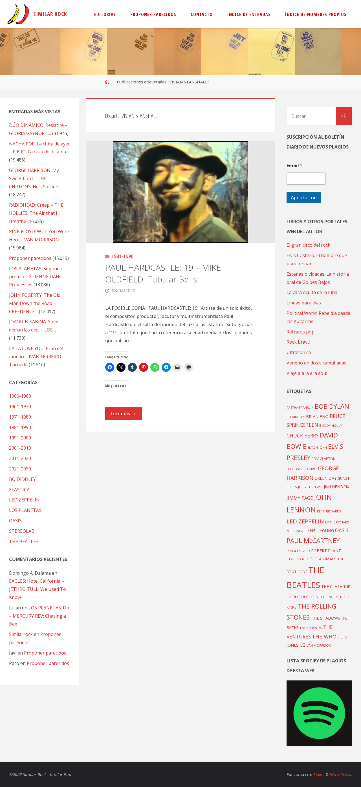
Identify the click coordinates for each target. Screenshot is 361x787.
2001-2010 (20, 448)
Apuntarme (304, 197)
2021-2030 (20, 469)
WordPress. (341, 774)
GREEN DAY (325, 478)
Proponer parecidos (45, 653)
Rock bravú (298, 342)
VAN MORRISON (319, 645)
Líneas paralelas (304, 303)
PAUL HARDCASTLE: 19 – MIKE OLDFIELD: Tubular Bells (163, 273)
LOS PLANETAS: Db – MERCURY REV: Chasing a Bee (39, 616)
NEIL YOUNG (322, 530)
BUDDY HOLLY (330, 425)
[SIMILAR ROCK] (18, 14)
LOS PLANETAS (25, 510)
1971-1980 (20, 417)
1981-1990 (122, 256)
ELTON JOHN (317, 447)
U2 (302, 645)
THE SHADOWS (325, 618)
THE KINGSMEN (331, 597)
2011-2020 (20, 458)
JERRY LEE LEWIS (310, 487)
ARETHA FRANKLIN (300, 407)
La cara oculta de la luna (312, 292)
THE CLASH (331, 586)
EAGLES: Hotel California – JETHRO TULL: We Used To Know (37, 589)
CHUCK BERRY (302, 435)
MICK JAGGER (298, 530)
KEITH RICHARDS (329, 511)
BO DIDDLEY (22, 479)
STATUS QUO (297, 559)
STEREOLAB (21, 531)
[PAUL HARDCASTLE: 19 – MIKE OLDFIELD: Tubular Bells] (180, 192)
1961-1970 (20, 406)
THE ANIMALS (322, 558)
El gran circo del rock (308, 245)
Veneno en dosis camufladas (316, 363)
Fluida (318, 774)
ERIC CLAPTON (324, 458)
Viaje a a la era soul (307, 373)
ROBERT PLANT (326, 550)
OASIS (15, 521)
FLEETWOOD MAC (302, 468)
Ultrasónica (299, 352)
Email (295, 165)
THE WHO (324, 636)
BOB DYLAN (332, 406)
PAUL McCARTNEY (313, 540)
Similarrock (21, 634)
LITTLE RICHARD (337, 522)
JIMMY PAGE (300, 498)
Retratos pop (300, 332)
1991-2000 (20, 438)
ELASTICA (19, 490)
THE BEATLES (23, 541)
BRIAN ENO (317, 416)
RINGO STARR (298, 550)
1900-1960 (20, 396)
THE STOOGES (311, 627)
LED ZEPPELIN (24, 500)
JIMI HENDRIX (336, 486)
